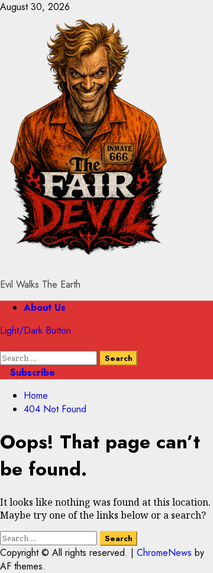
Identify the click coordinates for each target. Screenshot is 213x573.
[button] (3, 344)
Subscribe (31, 372)
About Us (45, 307)
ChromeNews (164, 552)
